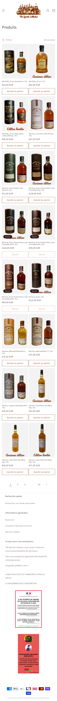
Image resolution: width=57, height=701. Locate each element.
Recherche (9, 520)
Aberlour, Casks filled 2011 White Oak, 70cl (40, 407)
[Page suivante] (46, 484)
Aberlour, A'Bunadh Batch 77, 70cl (41, 351)
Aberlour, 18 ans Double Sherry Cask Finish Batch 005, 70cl (15, 298)
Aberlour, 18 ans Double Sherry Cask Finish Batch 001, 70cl (42, 189)
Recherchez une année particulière (20, 503)
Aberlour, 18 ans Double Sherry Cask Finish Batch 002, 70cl (15, 243)
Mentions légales (12, 532)
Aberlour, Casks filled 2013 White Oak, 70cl (40, 461)
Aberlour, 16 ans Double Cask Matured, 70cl (12, 189)
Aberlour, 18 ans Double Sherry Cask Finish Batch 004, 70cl (42, 243)
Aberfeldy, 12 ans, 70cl (37, 81)
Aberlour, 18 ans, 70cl (36, 297)
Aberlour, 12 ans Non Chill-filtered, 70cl (41, 135)
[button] (3, 11)
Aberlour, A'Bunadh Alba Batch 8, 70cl (13, 352)
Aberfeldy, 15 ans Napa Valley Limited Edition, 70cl (12, 135)
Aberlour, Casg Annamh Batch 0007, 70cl (15, 407)
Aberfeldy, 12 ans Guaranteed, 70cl (14, 81)
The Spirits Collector (17, 698)
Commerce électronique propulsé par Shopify (36, 698)
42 (39, 484)
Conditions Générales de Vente (18, 526)
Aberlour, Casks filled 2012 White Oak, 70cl (13, 461)
